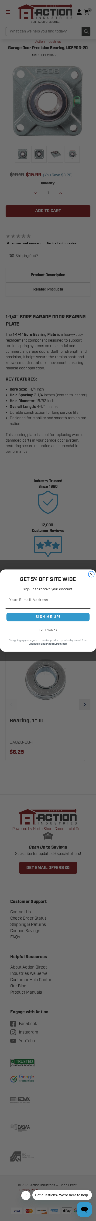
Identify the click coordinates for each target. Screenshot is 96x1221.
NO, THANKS (48, 629)
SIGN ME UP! (48, 617)
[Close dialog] (91, 574)
